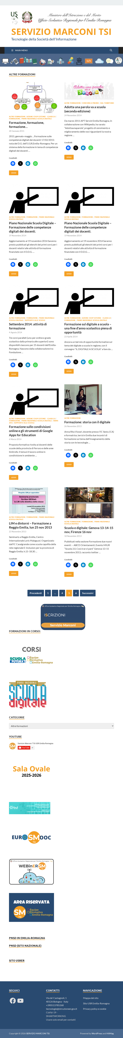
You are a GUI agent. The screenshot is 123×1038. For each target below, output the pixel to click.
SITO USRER (16, 960)
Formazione (14, 119)
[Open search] (111, 50)
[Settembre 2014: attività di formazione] (34, 299)
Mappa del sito (90, 997)
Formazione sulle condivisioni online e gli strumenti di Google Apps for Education (31, 431)
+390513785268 (55, 1005)
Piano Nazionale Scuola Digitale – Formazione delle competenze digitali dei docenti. (32, 227)
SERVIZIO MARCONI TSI (61, 31)
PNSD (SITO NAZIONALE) (25, 945)
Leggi (12, 172)
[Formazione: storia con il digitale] (89, 399)
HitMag (110, 1033)
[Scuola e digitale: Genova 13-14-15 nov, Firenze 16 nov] (89, 502)
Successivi (87, 593)
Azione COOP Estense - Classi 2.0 (41, 117)
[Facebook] (12, 1000)
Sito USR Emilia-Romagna (96, 1003)
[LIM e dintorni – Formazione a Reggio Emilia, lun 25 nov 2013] (34, 500)
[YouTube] (20, 1000)
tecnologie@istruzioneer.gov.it (61, 1008)
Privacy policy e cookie (94, 1008)
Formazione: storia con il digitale (87, 422)
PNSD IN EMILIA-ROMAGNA (27, 938)
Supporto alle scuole (35, 320)
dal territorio (107, 103)
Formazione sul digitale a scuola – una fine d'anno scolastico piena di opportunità (88, 328)
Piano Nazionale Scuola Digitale (37, 119)
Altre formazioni (17, 117)
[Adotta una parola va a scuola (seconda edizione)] (89, 91)
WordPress (97, 1033)
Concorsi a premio (90, 103)
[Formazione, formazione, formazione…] (34, 97)
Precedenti (36, 593)
